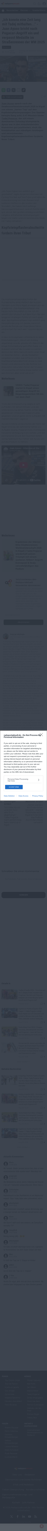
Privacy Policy (37, 796)
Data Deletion (9, 796)
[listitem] (23, 780)
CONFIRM (14, 787)
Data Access (23, 796)
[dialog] (23, 766)
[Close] (42, 735)
